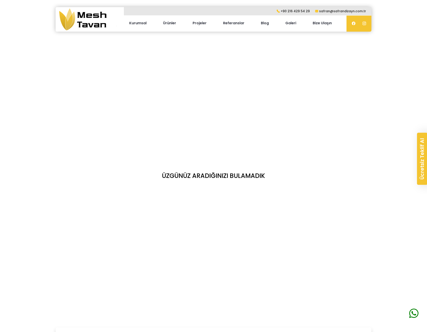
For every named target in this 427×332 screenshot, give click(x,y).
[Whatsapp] (414, 313)
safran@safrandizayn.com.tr (342, 11)
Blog (265, 23)
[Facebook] (353, 23)
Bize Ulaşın (322, 23)
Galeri (290, 23)
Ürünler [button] (169, 23)
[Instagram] (364, 23)
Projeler (200, 23)
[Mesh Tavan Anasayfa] (88, 19)
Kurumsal (138, 23)
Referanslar (233, 23)
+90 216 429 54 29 (295, 11)
